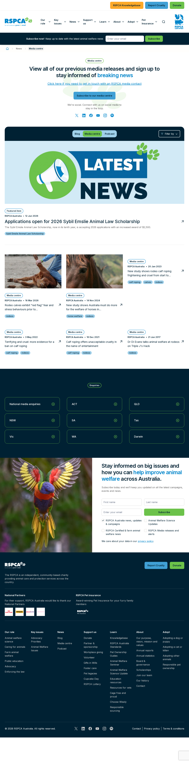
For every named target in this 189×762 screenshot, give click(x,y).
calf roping (134, 282)
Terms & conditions (173, 728)
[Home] (7, 49)
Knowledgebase (119, 638)
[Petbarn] (19, 612)
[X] (77, 115)
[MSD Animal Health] (30, 612)
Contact (140, 685)
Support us (90, 632)
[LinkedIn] (84, 115)
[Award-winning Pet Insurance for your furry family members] (83, 612)
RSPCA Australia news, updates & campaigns (124, 522)
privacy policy (145, 541)
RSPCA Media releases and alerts (163, 532)
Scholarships (143, 669)
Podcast (61, 648)
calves (147, 282)
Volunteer (89, 657)
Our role (9, 632)
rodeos (9, 316)
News (19, 48)
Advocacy (10, 666)
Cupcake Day (91, 678)
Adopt (166, 632)
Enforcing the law (15, 671)
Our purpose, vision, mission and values (146, 642)
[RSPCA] (18, 21)
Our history (142, 680)
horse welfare (75, 316)
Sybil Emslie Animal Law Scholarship (25, 233)
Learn (113, 632)
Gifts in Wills (90, 662)
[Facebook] (91, 115)
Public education (14, 661)
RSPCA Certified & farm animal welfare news (123, 532)
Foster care (90, 668)
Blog (59, 638)
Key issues (37, 632)
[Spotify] (112, 115)
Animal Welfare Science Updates (161, 522)
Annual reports (144, 650)
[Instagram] (105, 115)
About (139, 632)
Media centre (64, 643)
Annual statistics (145, 655)
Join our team (144, 675)
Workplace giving (93, 652)
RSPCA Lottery (92, 684)
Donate (88, 638)
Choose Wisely (118, 701)
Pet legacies (90, 673)
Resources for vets (120, 687)
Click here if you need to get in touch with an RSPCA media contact (95, 83)
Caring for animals (15, 646)
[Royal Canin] (9, 612)
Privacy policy (152, 728)
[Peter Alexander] (41, 612)
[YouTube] (98, 115)
